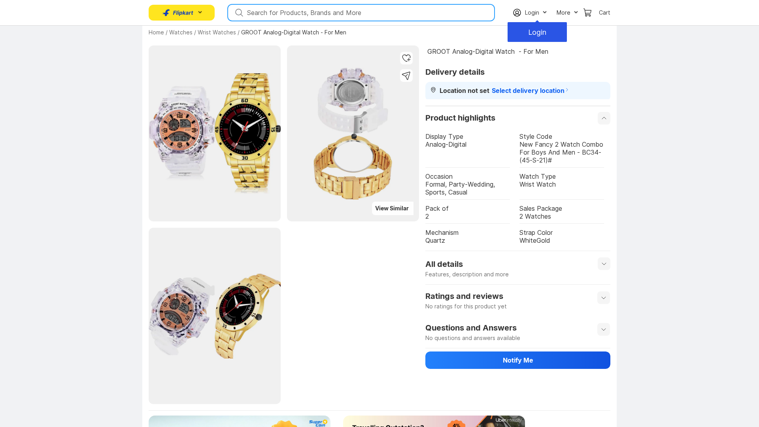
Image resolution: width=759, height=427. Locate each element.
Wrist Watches (217, 32)
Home (156, 32)
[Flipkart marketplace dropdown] (178, 12)
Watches (181, 32)
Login (537, 32)
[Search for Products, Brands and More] (238, 13)
